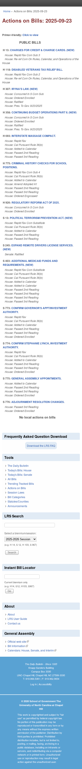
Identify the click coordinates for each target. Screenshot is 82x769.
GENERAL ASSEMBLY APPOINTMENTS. (36, 378)
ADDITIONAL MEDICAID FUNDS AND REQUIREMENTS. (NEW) (30, 263)
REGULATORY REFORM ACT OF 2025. (35, 202)
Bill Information (18, 646)
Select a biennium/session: (20, 533)
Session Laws (16, 492)
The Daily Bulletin (18, 465)
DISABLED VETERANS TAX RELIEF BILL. (37, 70)
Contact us (14, 623)
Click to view (30, 35)
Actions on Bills (17, 488)
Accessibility (45, 684)
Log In (33, 684)
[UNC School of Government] (40, 3)
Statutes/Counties (18, 501)
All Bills (12, 479)
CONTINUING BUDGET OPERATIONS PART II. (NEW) (44, 112)
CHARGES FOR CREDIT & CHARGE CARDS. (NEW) (42, 50)
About (11, 614)
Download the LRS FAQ (41, 445)
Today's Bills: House (19, 470)
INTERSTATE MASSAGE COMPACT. (34, 136)
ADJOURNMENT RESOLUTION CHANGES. (38, 402)
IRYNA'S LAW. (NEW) (25, 89)
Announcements (17, 506)
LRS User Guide (17, 619)
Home (6, 11)
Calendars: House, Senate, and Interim (32, 650)
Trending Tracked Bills (21, 483)
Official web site (18, 641)
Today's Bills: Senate (20, 474)
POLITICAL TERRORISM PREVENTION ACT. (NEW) (41, 218)
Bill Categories (16, 497)
